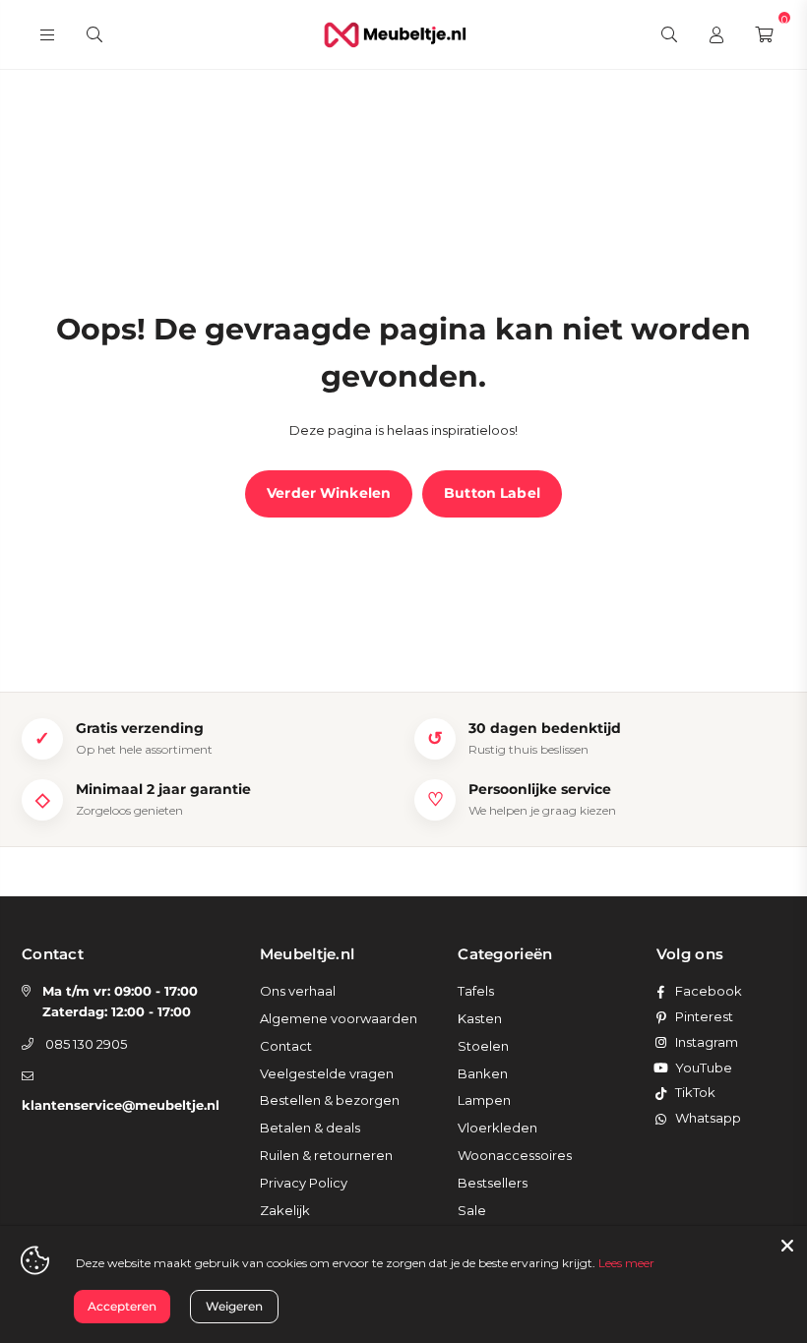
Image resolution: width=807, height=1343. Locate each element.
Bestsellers (493, 1182)
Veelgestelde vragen (327, 1073)
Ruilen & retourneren (326, 1155)
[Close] (787, 1245)
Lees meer (626, 1262)
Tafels (476, 991)
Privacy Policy (303, 1182)
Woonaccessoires (515, 1155)
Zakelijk (285, 1210)
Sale (472, 1210)
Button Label (492, 493)
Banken (483, 1073)
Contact (286, 1046)
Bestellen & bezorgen (330, 1100)
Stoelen (483, 1046)
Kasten (480, 1018)
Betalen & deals (310, 1127)
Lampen (484, 1100)
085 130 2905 (86, 1044)
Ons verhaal (298, 991)
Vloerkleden (497, 1127)
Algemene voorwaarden (338, 1018)
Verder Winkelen (329, 493)
